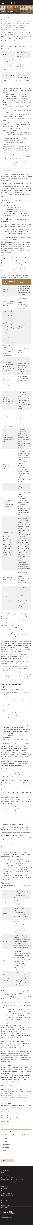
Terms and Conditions (7, 1193)
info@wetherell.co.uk (8, 1177)
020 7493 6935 (8, 1176)
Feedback (3, 1191)
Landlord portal (5, 1207)
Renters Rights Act (6, 1205)
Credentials (4, 1200)
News (2, 1203)
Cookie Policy (4, 1188)
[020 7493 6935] (25, 2)
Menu (30, 3)
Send (3, 1160)
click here (25, 1125)
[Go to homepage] (11, 3)
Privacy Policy (4, 1186)
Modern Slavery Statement (8, 1198)
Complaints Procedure (7, 1195)
